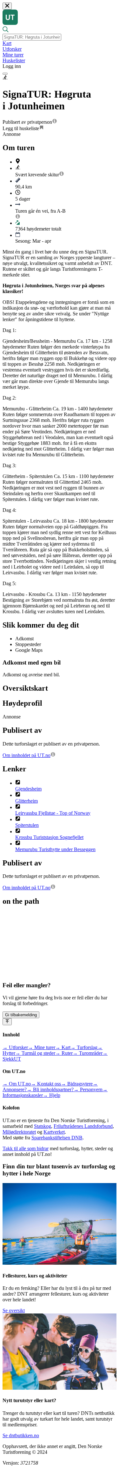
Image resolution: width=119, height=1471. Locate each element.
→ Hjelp (51, 1095)
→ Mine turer (41, 1047)
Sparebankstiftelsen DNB (57, 1137)
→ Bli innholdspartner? (50, 1089)
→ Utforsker (15, 1047)
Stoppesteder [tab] (28, 644)
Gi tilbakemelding (21, 1014)
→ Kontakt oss (46, 1083)
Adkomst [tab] (24, 638)
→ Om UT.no (17, 1083)
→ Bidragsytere (77, 1083)
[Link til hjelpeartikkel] (54, 122)
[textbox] (32, 37)
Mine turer (13, 54)
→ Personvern (88, 1089)
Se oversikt (14, 1310)
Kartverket (54, 1132)
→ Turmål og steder (35, 1053)
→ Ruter (64, 1053)
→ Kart (62, 1047)
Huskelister (14, 60)
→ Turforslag (83, 1047)
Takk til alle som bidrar (26, 1148)
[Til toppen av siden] (7, 1021)
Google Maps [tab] (29, 650)
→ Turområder (87, 1053)
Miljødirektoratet (19, 1132)
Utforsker (12, 49)
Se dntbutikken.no (21, 1435)
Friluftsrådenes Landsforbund (83, 1126)
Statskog (42, 1126)
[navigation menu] (5, 74)
